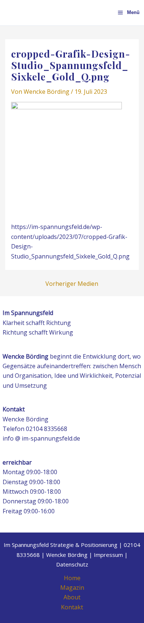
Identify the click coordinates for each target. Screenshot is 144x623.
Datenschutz (72, 564)
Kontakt (72, 607)
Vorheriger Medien (71, 284)
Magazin (72, 587)
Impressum (108, 554)
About (72, 597)
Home (72, 578)
